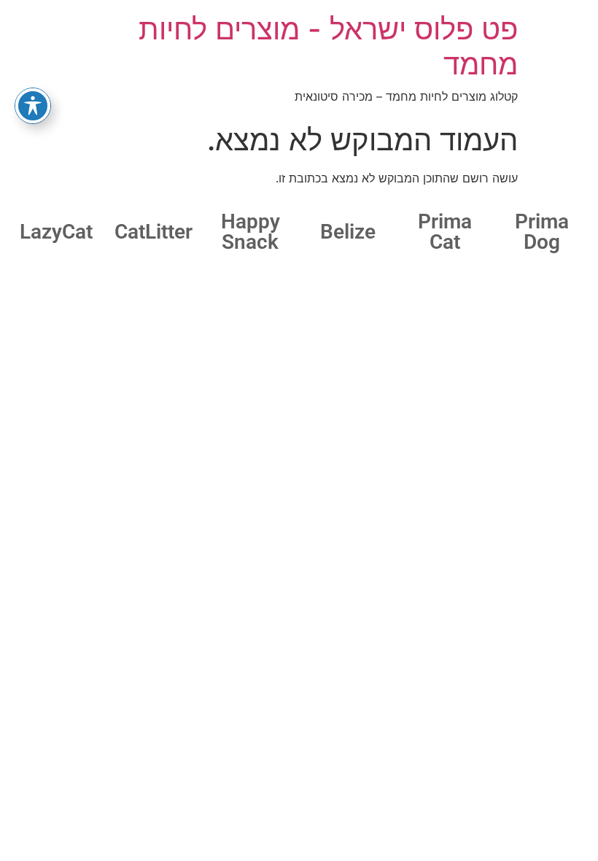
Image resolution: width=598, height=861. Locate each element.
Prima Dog (542, 231)
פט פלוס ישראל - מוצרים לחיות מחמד (328, 46)
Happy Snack (250, 231)
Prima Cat (445, 231)
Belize (348, 232)
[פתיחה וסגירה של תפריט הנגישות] (32, 105)
